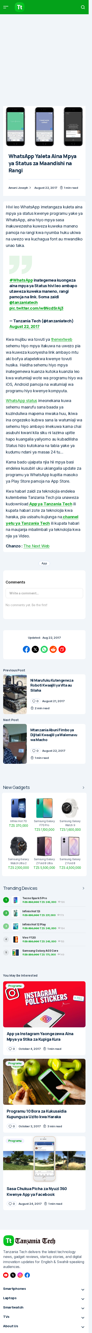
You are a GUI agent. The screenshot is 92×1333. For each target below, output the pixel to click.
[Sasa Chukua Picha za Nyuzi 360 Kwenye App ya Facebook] (44, 1159)
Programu (15, 986)
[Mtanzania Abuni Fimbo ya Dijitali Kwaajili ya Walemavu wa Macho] (15, 744)
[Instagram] (20, 1275)
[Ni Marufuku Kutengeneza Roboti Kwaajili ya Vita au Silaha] (15, 694)
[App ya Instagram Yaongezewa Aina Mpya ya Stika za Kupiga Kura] (44, 1004)
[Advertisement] (46, 60)
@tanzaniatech (23, 302)
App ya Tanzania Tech (50, 504)
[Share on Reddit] (53, 649)
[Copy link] (62, 649)
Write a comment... (24, 593)
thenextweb (61, 339)
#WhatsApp (21, 280)
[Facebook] (27, 1275)
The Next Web (36, 546)
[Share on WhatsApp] (44, 649)
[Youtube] (5, 1275)
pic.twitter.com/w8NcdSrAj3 (36, 308)
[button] (5, 7)
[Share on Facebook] (26, 649)
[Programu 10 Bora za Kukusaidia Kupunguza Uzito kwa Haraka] (44, 1082)
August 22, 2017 (24, 326)
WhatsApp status (21, 400)
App (44, 563)
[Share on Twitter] (35, 649)
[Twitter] (13, 1275)
